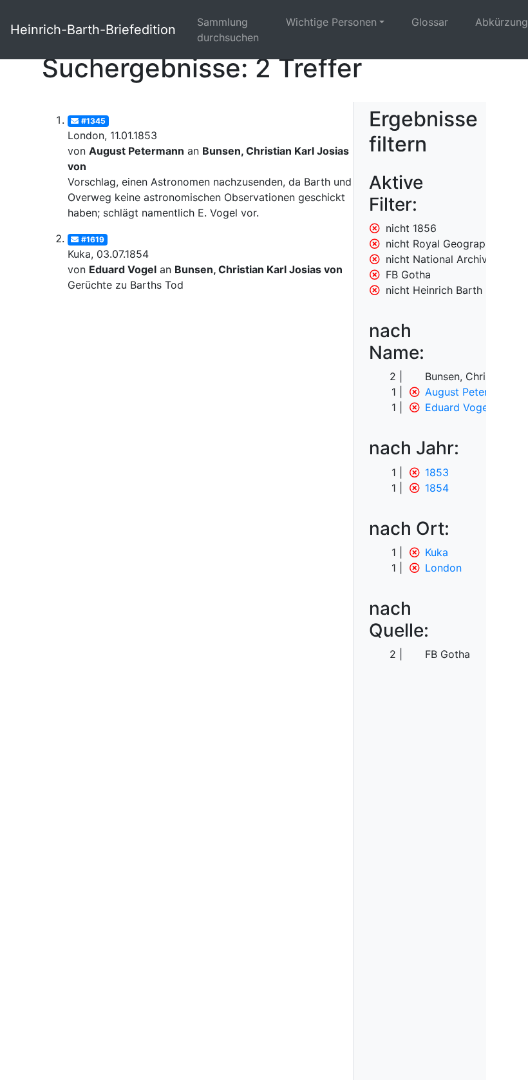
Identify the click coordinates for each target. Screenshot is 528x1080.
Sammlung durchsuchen (228, 29)
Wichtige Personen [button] (331, 21)
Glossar (429, 21)
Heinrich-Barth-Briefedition (93, 29)
